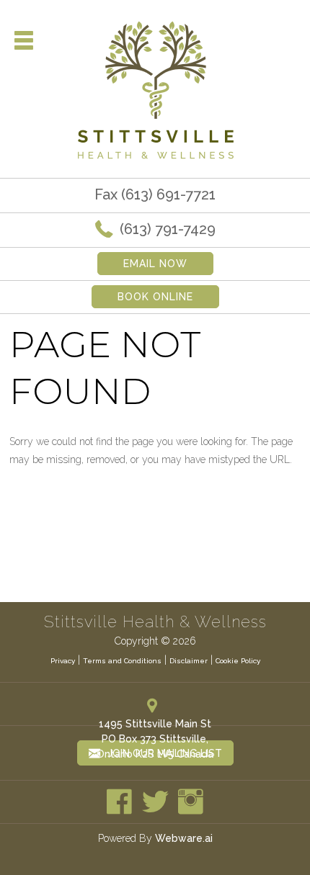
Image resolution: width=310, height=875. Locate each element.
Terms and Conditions (122, 661)
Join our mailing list (163, 753)
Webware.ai (184, 838)
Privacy (62, 661)
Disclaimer (188, 661)
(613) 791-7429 (166, 229)
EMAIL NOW (155, 263)
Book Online (155, 296)
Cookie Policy (238, 661)
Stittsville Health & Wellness (155, 621)
